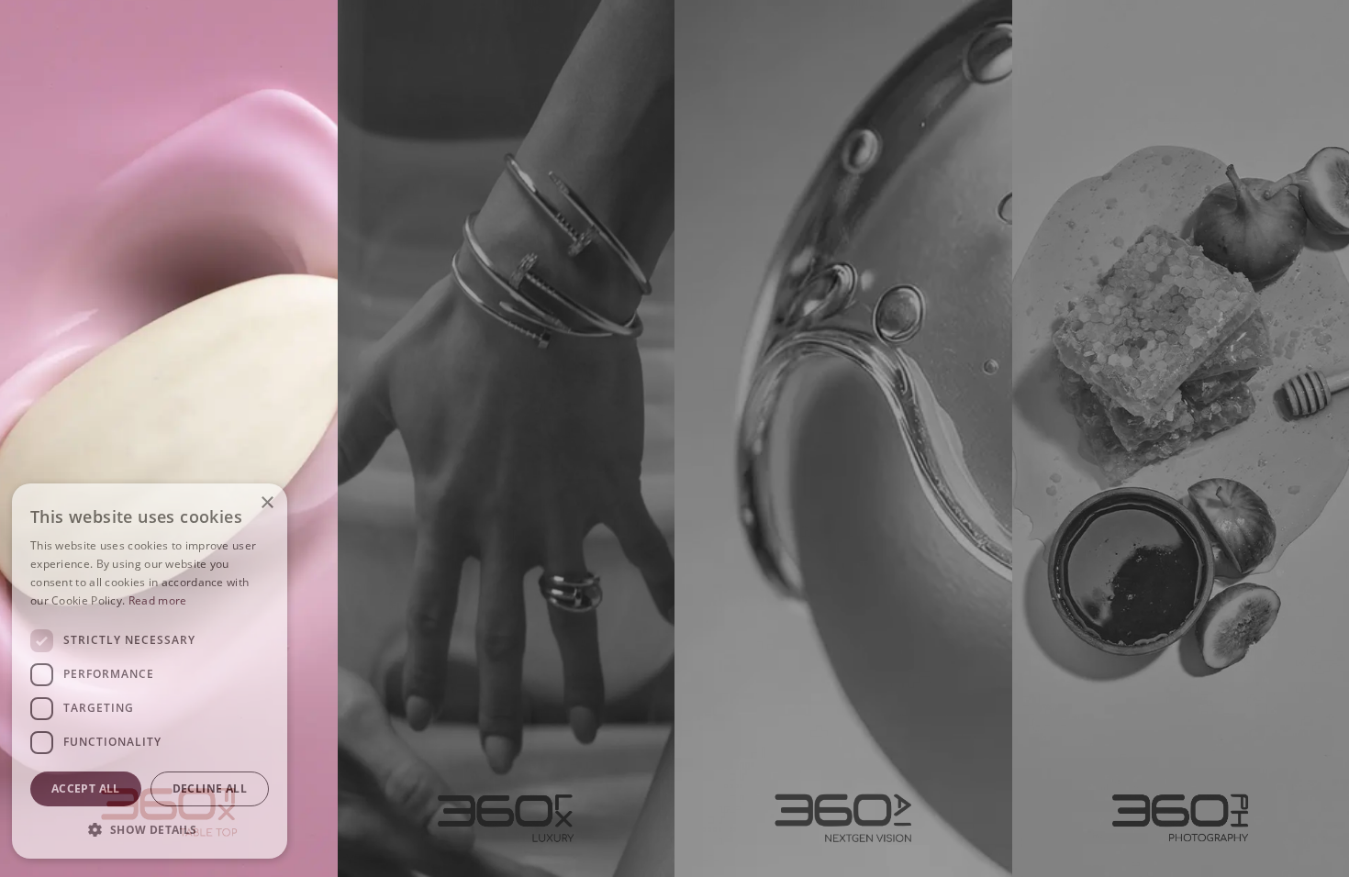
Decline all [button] (210, 788)
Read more (157, 600)
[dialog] (149, 671)
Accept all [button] (85, 788)
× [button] (266, 503)
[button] (149, 829)
